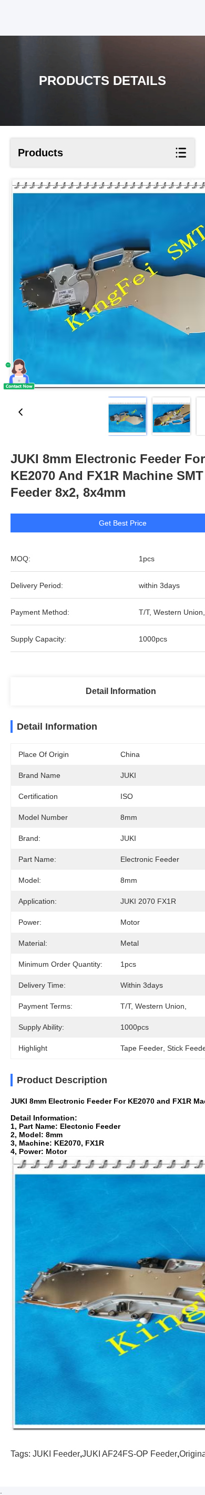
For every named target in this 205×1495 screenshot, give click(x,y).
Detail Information (121, 691)
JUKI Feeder (56, 1453)
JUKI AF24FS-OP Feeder (129, 1453)
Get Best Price (123, 523)
